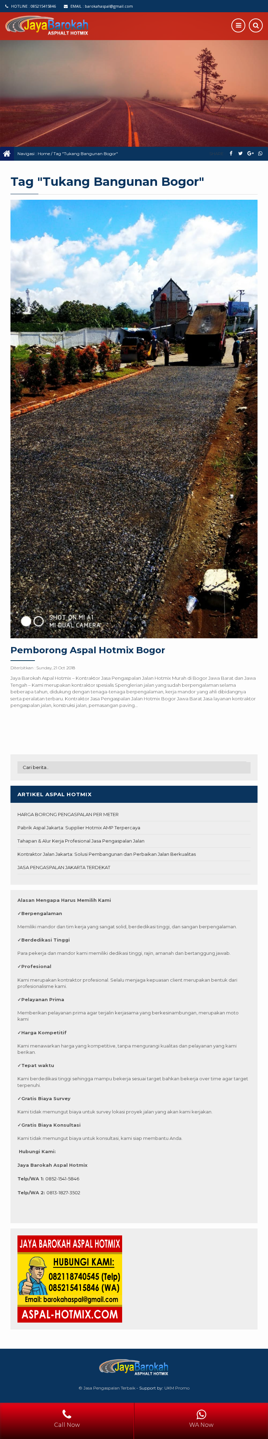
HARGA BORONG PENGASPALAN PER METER (68, 814)
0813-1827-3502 (63, 1192)
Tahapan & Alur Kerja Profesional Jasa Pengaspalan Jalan (80, 841)
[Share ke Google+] (250, 153)
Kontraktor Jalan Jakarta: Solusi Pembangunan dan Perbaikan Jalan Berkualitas (106, 854)
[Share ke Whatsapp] (260, 153)
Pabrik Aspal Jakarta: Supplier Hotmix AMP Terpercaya (78, 827)
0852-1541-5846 (62, 1178)
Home (44, 153)
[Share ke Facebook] (230, 153)
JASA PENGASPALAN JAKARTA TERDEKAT (63, 867)
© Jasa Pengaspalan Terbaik (107, 1388)
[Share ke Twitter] (240, 153)
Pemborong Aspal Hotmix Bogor (87, 650)
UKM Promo (176, 1388)
